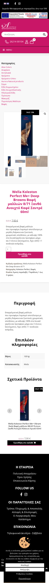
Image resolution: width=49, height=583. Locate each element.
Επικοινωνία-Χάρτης (24, 480)
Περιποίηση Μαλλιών (11, 101)
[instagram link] (26, 494)
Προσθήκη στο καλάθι (24, 255)
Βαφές (4, 104)
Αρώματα (5, 75)
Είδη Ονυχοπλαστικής (11, 90)
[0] (32, 41)
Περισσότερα (25, 578)
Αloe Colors (6, 67)
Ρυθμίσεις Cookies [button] (24, 574)
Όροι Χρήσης (24, 477)
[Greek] (8, 4)
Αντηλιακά (6, 73)
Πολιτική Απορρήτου (24, 473)
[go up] (47, 569)
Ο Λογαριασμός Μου (24, 515)
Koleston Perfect (23, 269)
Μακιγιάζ (5, 98)
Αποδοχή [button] (25, 565)
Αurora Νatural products (12, 81)
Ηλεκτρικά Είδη (8, 92)
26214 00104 (16, 41)
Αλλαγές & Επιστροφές (24, 512)
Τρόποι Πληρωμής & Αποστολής (24, 508)
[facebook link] (22, 494)
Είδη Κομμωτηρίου (9, 87)
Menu (9, 49)
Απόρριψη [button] (24, 569)
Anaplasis (5, 70)
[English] (5, 4)
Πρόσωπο (5, 95)
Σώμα (3, 84)
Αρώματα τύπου (8, 78)
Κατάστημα (24, 519)
